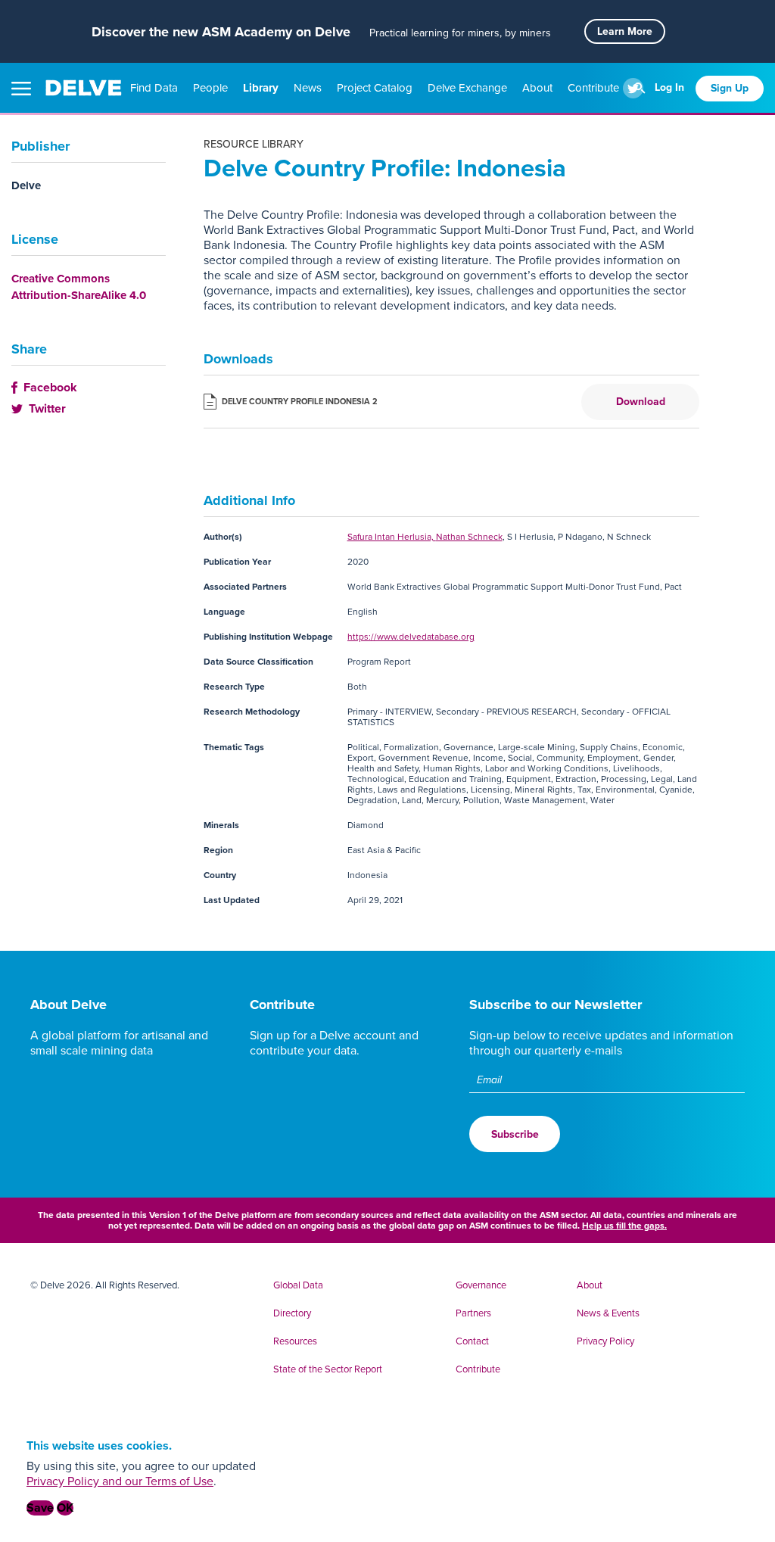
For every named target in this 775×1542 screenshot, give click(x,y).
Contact (472, 1341)
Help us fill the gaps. (624, 1225)
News (309, 88)
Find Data (155, 88)
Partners (473, 1313)
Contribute (595, 88)
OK (65, 1508)
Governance (481, 1285)
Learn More (624, 31)
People (212, 88)
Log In (669, 87)
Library (262, 88)
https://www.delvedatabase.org (411, 636)
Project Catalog (376, 88)
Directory (292, 1313)
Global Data (298, 1285)
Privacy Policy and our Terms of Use (119, 1481)
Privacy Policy (605, 1341)
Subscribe (515, 1134)
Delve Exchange (469, 88)
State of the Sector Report (327, 1369)
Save (40, 1508)
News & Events (608, 1313)
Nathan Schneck (469, 536)
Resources (295, 1341)
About (539, 88)
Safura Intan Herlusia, (391, 536)
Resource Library (253, 144)
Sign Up (730, 88)
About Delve (68, 1004)
